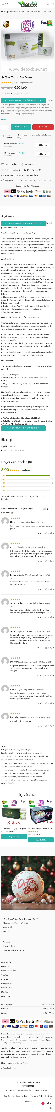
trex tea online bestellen (22, 773)
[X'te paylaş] (17, 181)
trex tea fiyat (48, 763)
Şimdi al (43, 127)
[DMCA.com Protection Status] (28, 1086)
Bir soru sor (29, 164)
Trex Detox (27, 753)
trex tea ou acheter (9, 776)
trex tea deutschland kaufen (12, 763)
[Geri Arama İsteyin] (51, 1099)
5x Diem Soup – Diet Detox (40, 828)
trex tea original (39, 773)
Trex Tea (11, 783)
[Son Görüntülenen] (51, 1107)
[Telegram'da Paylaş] (35, 181)
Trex (20, 753)
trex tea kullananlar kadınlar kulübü (15, 769)
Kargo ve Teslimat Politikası (13, 950)
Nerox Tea (5, 996)
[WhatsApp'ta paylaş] (40, 181)
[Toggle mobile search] (6, 3)
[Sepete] (52, 3)
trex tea (20, 756)
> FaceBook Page (8, 1068)
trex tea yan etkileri (9, 779)
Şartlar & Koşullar (24, 1090)
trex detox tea (37, 753)
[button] (14, 836)
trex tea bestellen (43, 756)
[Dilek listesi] (5, 22)
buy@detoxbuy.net (10, 927)
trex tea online (7, 773)
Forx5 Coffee (6, 987)
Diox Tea (4, 979)
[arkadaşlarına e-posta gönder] (49, 181)
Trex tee (38, 779)
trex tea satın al (23, 776)
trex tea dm (28, 763)
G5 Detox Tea (6, 983)
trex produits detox (9, 756)
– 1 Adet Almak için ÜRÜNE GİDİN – (23, 100)
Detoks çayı (13, 753)
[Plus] (8, 125)
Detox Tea (25, 11)
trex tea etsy (38, 763)
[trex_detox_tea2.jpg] (27, 45)
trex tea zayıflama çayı (25, 779)
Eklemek (43, 145)
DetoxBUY (6, 931)
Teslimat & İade (11, 164)
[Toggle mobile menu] (3, 3)
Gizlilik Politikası (41, 1090)
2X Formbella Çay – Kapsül (13, 828)
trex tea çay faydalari (10, 759)
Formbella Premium (9, 970)
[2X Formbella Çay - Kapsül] (14, 812)
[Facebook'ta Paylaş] (22, 181)
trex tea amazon (30, 756)
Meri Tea (4, 992)
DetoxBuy (6, 941)
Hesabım (28, 1101)
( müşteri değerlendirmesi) (23, 82)
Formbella (5, 966)
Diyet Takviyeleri (12, 11)
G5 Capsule (6, 962)
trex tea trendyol (36, 776)
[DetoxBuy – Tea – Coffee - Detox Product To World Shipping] (27, 3)
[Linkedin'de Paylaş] (31, 181)
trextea (44, 779)
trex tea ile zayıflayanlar (11, 766)
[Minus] (8, 128)
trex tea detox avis (26, 759)
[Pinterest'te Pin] (26, 181)
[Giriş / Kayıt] (48, 3)
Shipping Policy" (21, 1063)
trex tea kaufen (26, 766)
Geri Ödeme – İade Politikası (15, 1096)
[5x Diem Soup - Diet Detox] (41, 812)
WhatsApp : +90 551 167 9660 (15, 923)
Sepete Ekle (21, 127)
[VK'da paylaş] (45, 180)
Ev (2, 11)
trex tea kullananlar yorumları (40, 769)
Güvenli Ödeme (9, 946)
